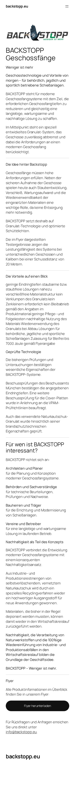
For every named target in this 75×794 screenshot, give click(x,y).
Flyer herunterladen (37, 706)
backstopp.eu (17, 6)
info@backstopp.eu (21, 731)
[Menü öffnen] (67, 6)
